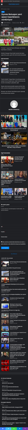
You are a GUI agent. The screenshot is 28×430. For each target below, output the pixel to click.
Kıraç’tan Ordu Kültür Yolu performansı (11, 1)
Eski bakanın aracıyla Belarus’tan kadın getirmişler (18, 367)
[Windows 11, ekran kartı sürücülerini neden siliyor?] (5, 306)
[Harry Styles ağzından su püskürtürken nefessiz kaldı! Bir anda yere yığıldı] (7, 175)
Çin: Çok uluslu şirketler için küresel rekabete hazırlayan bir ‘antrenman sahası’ (17, 70)
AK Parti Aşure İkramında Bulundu (18, 62)
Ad (2, 226)
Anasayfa (4, 9)
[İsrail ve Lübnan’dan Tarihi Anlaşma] (21, 191)
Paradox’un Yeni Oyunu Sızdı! (17, 298)
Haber (8, 9)
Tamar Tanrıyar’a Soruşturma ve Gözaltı (20, 179)
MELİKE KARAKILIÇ (7, 22)
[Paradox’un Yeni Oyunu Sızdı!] (5, 300)
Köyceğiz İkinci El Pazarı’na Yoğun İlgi (10, 310)
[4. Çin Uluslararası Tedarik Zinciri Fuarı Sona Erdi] (5, 334)
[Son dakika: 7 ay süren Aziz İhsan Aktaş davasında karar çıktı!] (5, 362)
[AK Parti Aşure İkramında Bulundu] (5, 64)
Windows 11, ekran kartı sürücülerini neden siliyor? (16, 304)
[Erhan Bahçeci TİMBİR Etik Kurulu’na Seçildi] (7, 191)
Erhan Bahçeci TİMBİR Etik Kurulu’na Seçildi (6, 197)
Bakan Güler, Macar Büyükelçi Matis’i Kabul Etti (6, 166)
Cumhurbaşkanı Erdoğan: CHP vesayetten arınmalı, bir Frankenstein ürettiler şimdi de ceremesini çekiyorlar (17, 347)
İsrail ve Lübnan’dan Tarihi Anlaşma (19, 197)
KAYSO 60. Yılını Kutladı (7, 258)
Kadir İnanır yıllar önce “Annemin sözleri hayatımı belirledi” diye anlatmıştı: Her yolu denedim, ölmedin (18, 355)
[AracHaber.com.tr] (14, 4)
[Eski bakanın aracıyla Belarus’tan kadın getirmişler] (5, 368)
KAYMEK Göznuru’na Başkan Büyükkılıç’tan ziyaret (13, 294)
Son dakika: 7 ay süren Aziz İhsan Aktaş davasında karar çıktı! (18, 361)
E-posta (3, 231)
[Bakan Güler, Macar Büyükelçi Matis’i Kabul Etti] (7, 159)
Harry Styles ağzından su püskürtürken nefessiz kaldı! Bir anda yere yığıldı (7, 182)
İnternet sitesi (4, 236)
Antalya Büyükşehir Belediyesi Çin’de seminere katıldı (19, 158)
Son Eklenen (14, 253)
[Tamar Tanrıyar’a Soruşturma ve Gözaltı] (21, 174)
